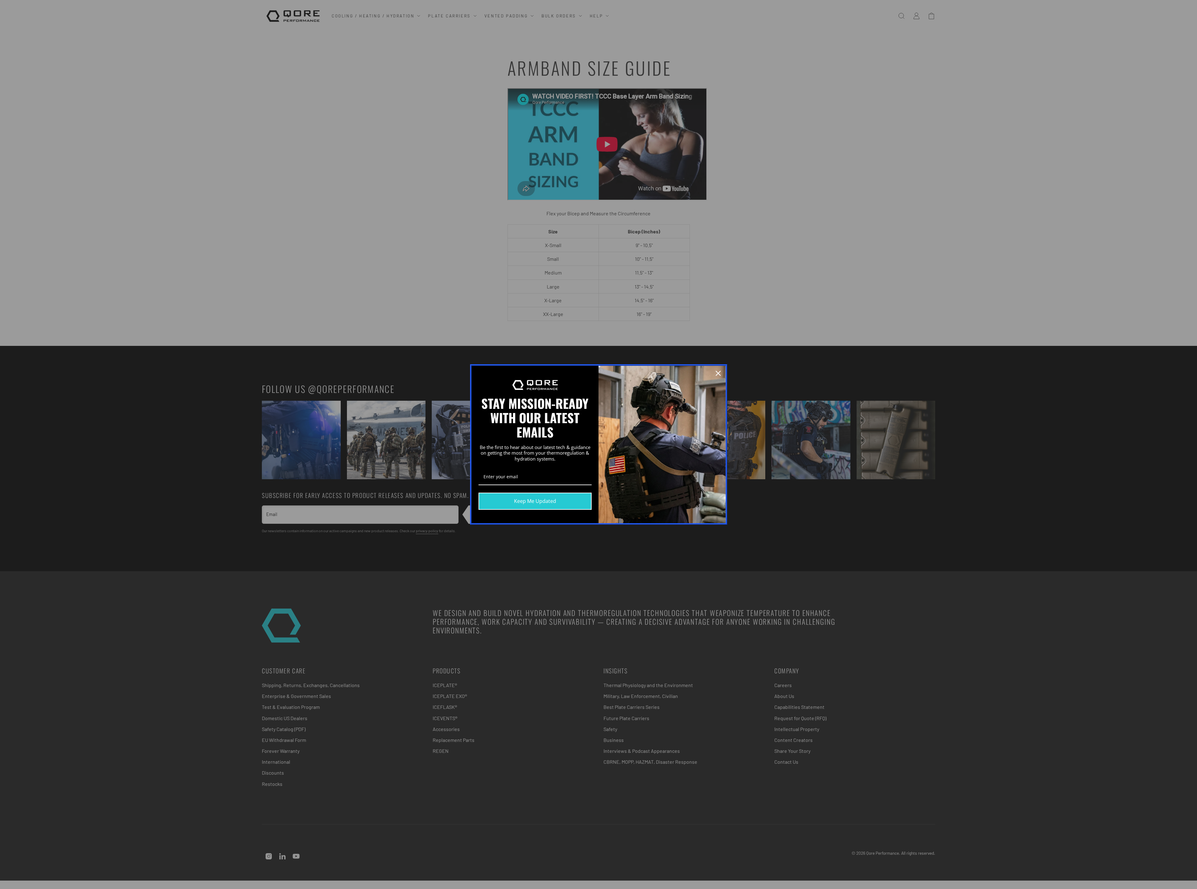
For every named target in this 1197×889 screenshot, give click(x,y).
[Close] (718, 373)
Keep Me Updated (535, 501)
